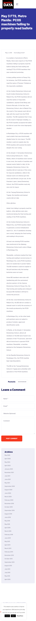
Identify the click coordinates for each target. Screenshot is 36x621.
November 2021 (9, 472)
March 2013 (8, 548)
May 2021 (7, 483)
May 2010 (7, 576)
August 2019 (8, 514)
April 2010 (7, 579)
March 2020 (8, 496)
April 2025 (8, 458)
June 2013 (8, 538)
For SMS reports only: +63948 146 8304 (14, 602)
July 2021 (7, 476)
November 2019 (9, 503)
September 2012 (9, 562)
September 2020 (10, 486)
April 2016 (7, 527)
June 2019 (8, 517)
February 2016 (9, 534)
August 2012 (8, 565)
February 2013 (9, 552)
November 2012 (9, 555)
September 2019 (9, 510)
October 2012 (9, 558)
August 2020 (8, 489)
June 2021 (8, 479)
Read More (20, 615)
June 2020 (8, 493)
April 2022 (8, 465)
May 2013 (7, 541)
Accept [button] (7, 615)
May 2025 (7, 455)
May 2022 (7, 462)
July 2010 (7, 572)
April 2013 (7, 545)
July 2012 (7, 569)
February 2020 (9, 500)
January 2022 (9, 469)
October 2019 (8, 507)
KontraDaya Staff (19, 52)
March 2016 (8, 531)
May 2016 (7, 524)
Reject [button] (13, 615)
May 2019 (7, 520)
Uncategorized (22, 381)
